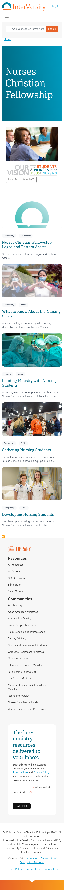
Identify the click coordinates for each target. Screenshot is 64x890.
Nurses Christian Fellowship (24, 702)
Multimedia (26, 236)
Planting (7, 374)
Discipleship (9, 508)
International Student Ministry (25, 665)
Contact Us (51, 869)
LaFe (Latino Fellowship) (22, 672)
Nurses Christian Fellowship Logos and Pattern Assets (27, 244)
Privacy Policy (41, 772)
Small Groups (15, 591)
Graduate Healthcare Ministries (26, 652)
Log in (55, 6)
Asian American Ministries (23, 612)
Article (23, 305)
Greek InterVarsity (18, 658)
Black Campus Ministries (22, 625)
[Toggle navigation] (6, 17)
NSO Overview (16, 578)
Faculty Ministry (17, 638)
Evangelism (9, 443)
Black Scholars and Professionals (26, 632)
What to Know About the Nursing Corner (31, 313)
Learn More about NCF (21, 179)
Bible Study (14, 585)
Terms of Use (20, 772)
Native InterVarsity (18, 696)
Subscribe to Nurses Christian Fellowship (3, 536)
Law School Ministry (19, 678)
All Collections (16, 571)
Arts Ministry (15, 605)
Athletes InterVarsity (19, 618)
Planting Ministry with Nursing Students (29, 383)
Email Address (22, 793)
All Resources (15, 565)
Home (7, 39)
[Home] (25, 6)
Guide (20, 374)
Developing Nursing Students (28, 514)
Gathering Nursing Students (26, 449)
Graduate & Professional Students (27, 645)
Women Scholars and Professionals (28, 709)
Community (9, 236)
